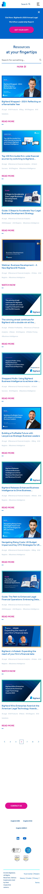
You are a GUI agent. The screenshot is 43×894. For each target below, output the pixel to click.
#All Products (13, 109)
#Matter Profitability (15, 328)
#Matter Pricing (31, 332)
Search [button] (24, 4)
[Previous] (5, 742)
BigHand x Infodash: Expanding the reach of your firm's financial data (19, 652)
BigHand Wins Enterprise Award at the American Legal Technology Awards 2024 (20, 708)
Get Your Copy (22, 30)
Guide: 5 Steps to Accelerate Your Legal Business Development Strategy (21, 212)
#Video (34, 273)
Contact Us (16, 806)
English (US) (27, 821)
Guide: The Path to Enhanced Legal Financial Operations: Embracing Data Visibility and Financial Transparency (20, 599)
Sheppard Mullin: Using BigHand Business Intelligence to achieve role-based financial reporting (20, 381)
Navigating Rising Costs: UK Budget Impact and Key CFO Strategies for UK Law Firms (21, 545)
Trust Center (28, 874)
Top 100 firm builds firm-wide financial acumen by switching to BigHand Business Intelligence (20, 159)
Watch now (8, 284)
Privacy (35, 878)
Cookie (28, 878)
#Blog (21, 109)
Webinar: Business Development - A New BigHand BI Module (19, 266)
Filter (20, 66)
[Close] (39, 12)
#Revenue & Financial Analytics (19, 164)
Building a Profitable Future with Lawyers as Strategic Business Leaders (21, 434)
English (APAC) (21, 828)
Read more (8, 121)
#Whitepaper (6, 223)
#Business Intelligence (27, 168)
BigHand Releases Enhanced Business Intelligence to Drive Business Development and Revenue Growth (20, 490)
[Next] (38, 742)
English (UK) (15, 821)
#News (12, 332)
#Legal (4, 109)
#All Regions (29, 109)
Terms (37, 882)
